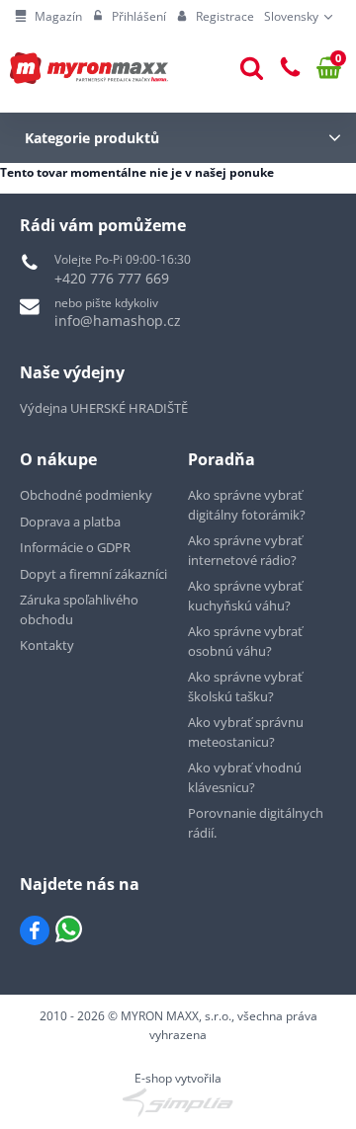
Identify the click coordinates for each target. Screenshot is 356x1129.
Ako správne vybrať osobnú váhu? (245, 641)
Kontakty (47, 645)
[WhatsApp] (68, 930)
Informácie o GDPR (75, 547)
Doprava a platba (70, 521)
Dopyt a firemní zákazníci (93, 574)
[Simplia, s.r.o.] (178, 1102)
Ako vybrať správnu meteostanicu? (246, 732)
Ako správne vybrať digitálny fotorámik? (247, 505)
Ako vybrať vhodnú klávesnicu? (245, 777)
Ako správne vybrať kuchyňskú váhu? (245, 595)
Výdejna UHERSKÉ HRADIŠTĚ (104, 408)
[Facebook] (34, 930)
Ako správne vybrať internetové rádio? (245, 550)
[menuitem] (48, 17)
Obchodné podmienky (86, 495)
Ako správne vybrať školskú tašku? (245, 686)
